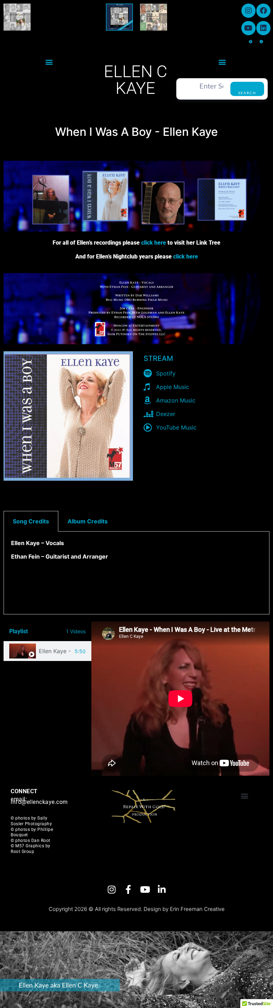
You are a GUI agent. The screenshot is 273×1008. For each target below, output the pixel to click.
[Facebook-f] (128, 889)
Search (247, 93)
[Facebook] (263, 11)
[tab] (47, 651)
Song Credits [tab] (31, 521)
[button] (49, 62)
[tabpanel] (136, 573)
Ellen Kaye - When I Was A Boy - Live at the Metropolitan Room (55, 651)
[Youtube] (248, 28)
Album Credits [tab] (88, 521)
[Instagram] (248, 11)
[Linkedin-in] (161, 889)
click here (153, 242)
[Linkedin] (263, 28)
